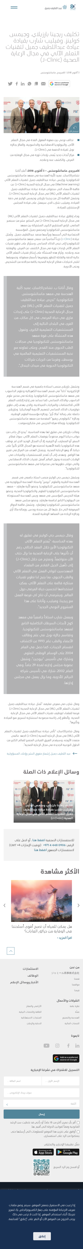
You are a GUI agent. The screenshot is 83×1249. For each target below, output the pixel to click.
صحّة (77, 1012)
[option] (44, 801)
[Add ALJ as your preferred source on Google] (59, 84)
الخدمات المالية (72, 1023)
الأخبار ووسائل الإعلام (24, 982)
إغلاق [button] (42, 1236)
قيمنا (76, 990)
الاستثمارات (30, 968)
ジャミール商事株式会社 (65, 973)
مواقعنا (75, 984)
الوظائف (32, 975)
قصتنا (76, 978)
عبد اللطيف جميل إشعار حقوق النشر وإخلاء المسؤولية (39, 753)
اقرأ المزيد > (64, 937)
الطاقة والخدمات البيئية (30, 1012)
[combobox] (41, 1103)
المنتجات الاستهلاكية (31, 1017)
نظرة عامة (74, 1006)
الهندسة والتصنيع (70, 1017)
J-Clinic (66, 239)
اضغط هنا (38, 840)
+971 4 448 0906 (54, 844)
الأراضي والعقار (34, 1006)
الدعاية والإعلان (34, 1023)
